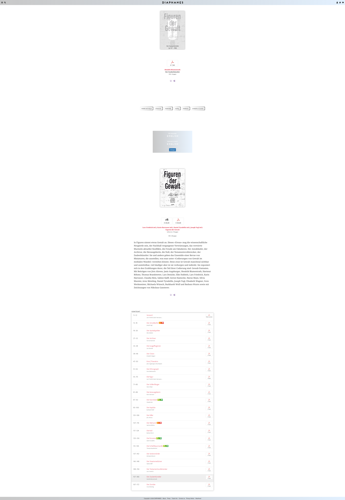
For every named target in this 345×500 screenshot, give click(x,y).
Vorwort (150, 315)
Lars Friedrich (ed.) (149, 227)
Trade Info (175, 498)
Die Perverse (151, 438)
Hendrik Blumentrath (172, 70)
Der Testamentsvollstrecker (157, 469)
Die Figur (150, 376)
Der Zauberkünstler (154, 476)
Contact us (182, 498)
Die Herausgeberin (153, 392)
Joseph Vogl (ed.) (197, 227)
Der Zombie (151, 484)
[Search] (5, 2)
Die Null (149, 430)
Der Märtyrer (151, 422)
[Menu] (2, 2)
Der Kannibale (152, 399)
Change (172, 150)
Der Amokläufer (152, 323)
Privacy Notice (190, 498)
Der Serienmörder (153, 453)
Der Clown (150, 353)
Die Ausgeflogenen (154, 346)
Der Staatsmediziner (154, 461)
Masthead (198, 498)
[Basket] (343, 2)
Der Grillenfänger (153, 384)
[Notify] (170, 81)
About (164, 498)
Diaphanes (172, 2)
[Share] (174, 81)
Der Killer (150, 415)
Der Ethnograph (153, 369)
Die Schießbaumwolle (155, 446)
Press (168, 498)
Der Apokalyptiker (153, 330)
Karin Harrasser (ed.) (165, 227)
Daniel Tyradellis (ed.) (182, 227)
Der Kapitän (151, 407)
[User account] (337, 2)
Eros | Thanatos (152, 361)
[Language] (340, 2)
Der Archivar (151, 338)
